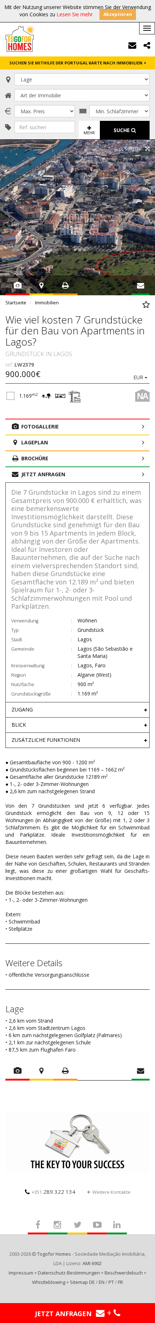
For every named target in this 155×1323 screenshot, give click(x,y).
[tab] (77, 709)
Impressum (21, 1272)
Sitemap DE (82, 1282)
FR (120, 1282)
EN (102, 1282)
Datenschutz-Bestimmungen (69, 1272)
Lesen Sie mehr (75, 14)
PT (111, 1282)
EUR (139, 377)
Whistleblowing (48, 1282)
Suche (122, 130)
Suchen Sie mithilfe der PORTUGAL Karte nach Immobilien (77, 62)
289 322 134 (53, 1191)
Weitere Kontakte (111, 1192)
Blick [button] (19, 724)
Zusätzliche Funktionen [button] (46, 739)
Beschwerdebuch (124, 1272)
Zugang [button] (22, 709)
